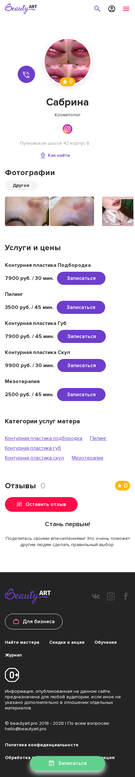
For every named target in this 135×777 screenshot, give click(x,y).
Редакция (103, 757)
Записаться (81, 278)
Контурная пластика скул (34, 458)
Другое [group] (21, 185)
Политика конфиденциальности (41, 745)
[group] (27, 211)
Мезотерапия (87, 458)
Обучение (105, 642)
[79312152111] (26, 74)
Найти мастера (22, 642)
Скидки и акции (67, 642)
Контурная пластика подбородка (43, 438)
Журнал (13, 655)
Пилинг (98, 438)
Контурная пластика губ (33, 448)
